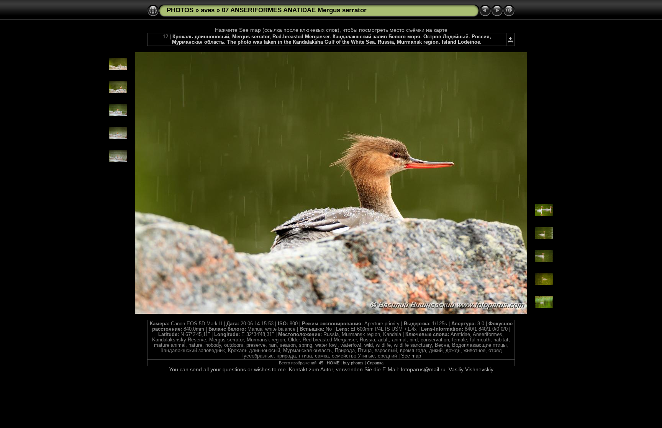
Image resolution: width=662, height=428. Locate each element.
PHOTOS (180, 10)
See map (411, 356)
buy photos (353, 363)
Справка (375, 363)
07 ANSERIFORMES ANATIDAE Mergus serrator (294, 10)
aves (208, 10)
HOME (333, 363)
